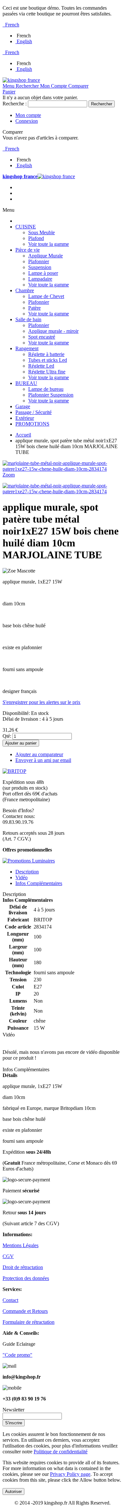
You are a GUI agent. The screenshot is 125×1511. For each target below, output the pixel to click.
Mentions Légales (20, 1245)
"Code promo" (17, 1355)
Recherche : (15, 103)
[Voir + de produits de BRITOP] (14, 771)
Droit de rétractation (23, 1267)
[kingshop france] (21, 80)
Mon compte (28, 115)
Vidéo (21, 877)
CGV (8, 1256)
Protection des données (26, 1278)
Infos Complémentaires (38, 883)
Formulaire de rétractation (28, 1322)
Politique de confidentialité (61, 1451)
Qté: (7, 736)
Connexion (26, 121)
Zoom (9, 474)
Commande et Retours (25, 1311)
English (24, 41)
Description (27, 871)
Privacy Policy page (70, 1474)
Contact (10, 1300)
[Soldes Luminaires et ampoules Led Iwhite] (29, 860)
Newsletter (13, 1409)
